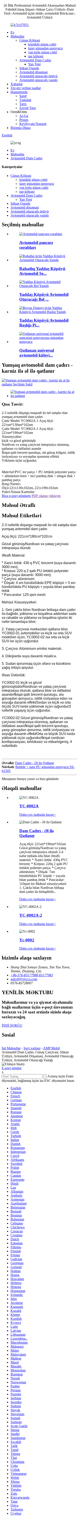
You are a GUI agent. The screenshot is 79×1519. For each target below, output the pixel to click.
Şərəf (23, 96)
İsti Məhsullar (11, 1048)
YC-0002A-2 (30, 915)
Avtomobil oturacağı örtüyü (38, 76)
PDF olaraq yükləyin (46, 496)
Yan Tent (34, 64)
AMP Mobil (51, 1048)
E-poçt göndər (12, 1068)
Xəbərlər (17, 84)
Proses (23, 120)
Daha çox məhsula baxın (37, 814)
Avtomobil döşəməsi (33, 72)
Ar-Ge (23, 116)
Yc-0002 (26, 940)
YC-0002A (29, 806)
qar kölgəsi (35, 56)
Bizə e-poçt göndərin (16, 496)
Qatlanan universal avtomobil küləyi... (36, 352)
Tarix (23, 104)
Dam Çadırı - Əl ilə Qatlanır (34, 763)
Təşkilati (25, 100)
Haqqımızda (19, 92)
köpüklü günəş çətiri (42, 44)
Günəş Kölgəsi (29, 40)
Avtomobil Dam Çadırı (35, 60)
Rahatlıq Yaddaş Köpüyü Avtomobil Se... (42, 271)
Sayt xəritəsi (31, 1048)
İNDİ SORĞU (12, 1025)
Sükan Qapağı (29, 68)
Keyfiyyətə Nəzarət (32, 124)
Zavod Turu (27, 108)
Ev (12, 32)
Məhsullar (17, 36)
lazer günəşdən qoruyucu (45, 48)
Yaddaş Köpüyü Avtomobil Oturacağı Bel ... (43, 297)
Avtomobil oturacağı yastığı (38, 80)
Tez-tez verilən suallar (26, 88)
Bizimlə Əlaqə (21, 128)
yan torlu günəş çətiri (42, 52)
